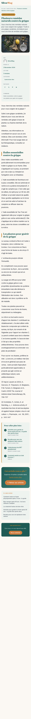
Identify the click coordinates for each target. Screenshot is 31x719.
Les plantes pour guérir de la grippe (13, 98)
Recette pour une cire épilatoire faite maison (15, 440)
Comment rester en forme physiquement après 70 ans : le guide (14, 497)
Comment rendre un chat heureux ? (16, 456)
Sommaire (6, 93)
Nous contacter (15, 532)
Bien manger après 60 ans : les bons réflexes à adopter (14, 502)
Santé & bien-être (11, 8)
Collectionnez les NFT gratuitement (15, 448)
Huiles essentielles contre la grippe (12, 96)
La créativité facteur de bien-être (13, 506)
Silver (6, 3)
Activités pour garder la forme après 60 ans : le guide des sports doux (17, 431)
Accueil (3, 8)
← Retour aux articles (15, 483)
